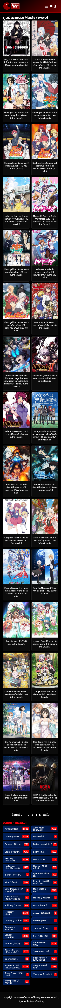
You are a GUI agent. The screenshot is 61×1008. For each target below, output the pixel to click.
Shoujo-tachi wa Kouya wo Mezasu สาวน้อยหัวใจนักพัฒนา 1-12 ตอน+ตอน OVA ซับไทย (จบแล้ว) (44, 435)
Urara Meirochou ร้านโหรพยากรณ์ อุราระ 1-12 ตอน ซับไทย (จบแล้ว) (44, 540)
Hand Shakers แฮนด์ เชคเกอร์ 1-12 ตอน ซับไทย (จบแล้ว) (16, 797)
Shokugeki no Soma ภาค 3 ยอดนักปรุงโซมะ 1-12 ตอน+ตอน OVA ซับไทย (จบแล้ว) (16, 326)
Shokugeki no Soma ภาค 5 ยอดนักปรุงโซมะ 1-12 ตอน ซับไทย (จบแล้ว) (44, 115)
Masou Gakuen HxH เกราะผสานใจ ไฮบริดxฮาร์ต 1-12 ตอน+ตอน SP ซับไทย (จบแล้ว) (16, 592)
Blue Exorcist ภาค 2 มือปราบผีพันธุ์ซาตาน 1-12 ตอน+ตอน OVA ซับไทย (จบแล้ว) (16, 488)
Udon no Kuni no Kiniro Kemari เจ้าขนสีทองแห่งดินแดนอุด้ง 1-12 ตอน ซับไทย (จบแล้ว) (16, 220)
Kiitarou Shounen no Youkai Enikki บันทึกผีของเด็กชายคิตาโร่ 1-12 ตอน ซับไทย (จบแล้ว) (44, 63)
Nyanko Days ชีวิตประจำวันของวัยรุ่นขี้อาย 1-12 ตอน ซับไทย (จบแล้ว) (45, 644)
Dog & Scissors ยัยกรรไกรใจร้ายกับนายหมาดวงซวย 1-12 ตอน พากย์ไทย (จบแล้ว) (16, 62)
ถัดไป (46, 815)
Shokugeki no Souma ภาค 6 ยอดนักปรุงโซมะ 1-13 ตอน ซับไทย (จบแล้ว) (16, 115)
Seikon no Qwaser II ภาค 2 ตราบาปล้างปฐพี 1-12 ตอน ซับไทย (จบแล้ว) (45, 378)
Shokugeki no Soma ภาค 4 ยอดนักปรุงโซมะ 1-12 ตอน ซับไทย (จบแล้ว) (16, 272)
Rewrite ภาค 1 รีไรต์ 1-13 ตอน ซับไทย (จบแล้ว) (16, 643)
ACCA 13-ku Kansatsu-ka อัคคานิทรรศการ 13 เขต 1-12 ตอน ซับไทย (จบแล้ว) (45, 797)
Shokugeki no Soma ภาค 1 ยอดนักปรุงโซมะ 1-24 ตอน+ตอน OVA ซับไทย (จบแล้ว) (45, 167)
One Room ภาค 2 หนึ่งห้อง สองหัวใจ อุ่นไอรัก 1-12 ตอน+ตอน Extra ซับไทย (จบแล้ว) (16, 746)
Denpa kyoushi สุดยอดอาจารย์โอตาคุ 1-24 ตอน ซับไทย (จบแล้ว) (45, 325)
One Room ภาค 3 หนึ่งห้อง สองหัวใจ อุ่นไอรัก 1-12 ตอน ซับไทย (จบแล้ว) (16, 694)
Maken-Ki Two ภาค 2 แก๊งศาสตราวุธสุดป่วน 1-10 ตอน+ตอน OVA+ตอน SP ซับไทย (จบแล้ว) (44, 220)
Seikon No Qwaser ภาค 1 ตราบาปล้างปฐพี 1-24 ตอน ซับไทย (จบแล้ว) (16, 434)
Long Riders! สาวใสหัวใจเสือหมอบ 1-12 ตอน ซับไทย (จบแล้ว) (44, 694)
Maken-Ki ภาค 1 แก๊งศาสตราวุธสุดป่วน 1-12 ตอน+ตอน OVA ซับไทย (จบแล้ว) (44, 273)
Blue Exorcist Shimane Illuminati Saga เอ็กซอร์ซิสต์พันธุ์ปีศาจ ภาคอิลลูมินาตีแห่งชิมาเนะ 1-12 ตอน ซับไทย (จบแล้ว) (16, 381)
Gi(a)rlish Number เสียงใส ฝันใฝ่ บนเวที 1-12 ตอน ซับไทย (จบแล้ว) (16, 540)
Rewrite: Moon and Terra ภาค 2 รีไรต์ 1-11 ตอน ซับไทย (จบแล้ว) (45, 590)
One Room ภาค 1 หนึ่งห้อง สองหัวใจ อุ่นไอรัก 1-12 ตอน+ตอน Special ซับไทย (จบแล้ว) (44, 746)
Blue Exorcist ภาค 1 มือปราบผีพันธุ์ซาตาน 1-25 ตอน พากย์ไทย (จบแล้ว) (45, 487)
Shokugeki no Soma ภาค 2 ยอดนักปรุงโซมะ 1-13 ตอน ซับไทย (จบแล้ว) (16, 165)
